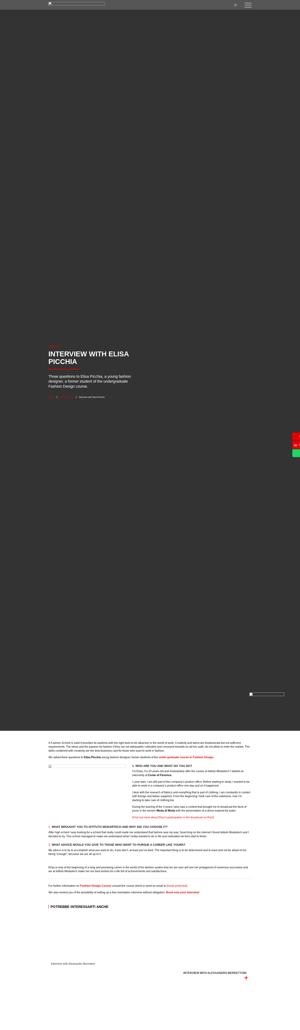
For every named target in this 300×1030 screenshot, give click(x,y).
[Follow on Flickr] (204, 5)
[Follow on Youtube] (190, 5)
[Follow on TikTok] (197, 5)
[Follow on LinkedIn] (176, 5)
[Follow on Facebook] (169, 5)
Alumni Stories (66, 397)
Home (51, 397)
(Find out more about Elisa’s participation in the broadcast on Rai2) (173, 817)
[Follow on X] (183, 5)
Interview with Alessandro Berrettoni (73, 963)
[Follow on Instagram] (162, 5)
